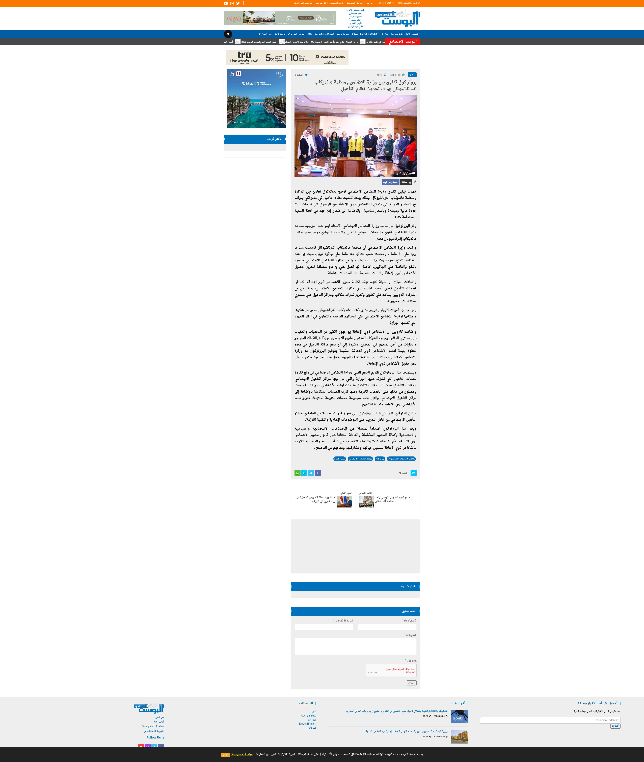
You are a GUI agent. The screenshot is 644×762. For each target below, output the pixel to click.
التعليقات (298, 75)
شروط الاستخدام (336, 3)
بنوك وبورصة (397, 34)
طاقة (310, 34)
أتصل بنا (159, 722)
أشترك (615, 726)
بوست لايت (280, 34)
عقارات (385, 34)
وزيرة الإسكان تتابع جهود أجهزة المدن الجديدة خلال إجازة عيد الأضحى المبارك (358, 42)
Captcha (411, 661)
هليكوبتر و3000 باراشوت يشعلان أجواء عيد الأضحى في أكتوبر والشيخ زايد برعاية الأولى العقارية (397, 711)
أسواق (302, 34)
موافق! (225, 754)
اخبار (407, 34)
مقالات (355, 34)
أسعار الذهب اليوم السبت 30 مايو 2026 (296, 42)
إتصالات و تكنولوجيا (324, 34)
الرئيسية (416, 34)
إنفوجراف (292, 34)
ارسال (411, 682)
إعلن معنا (319, 3)
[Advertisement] (434, 109)
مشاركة (402, 473)
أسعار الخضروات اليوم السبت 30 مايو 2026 (249, 42)
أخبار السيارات (265, 34)
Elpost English (369, 34)
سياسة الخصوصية (354, 3)
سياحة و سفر (342, 34)
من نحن (369, 3)
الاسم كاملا (409, 620)
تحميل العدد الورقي (301, 3)
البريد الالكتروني (343, 620)
